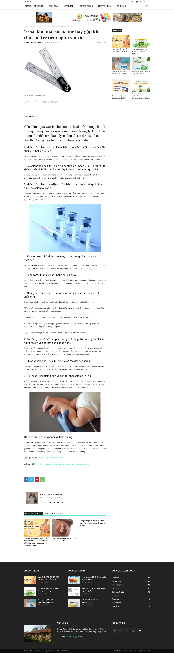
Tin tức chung (105, 6)
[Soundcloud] (59, 502)
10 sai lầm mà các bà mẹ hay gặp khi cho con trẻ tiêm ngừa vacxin (61, 464)
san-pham (133, 651)
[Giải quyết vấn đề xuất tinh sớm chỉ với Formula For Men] (65, 528)
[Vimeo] (144, 1)
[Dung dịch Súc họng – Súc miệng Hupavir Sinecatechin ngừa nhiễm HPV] (141, 86)
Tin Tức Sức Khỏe (35, 26)
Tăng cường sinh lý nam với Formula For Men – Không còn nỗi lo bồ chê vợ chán (92, 523)
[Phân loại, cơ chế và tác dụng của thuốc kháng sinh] (74, 580)
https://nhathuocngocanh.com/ (50, 498)
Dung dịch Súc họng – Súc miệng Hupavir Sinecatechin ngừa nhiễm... (141, 96)
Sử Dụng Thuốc (86, 6)
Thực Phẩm (54, 6)
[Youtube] (148, 1)
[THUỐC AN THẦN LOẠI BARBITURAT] (74, 603)
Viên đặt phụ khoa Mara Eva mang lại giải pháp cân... (119, 74)
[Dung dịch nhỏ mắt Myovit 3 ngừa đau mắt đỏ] (141, 63)
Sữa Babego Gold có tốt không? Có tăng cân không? (140, 51)
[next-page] (29, 550)
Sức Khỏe (68, 6)
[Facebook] (133, 1)
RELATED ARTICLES (33, 514)
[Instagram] (136, 1)
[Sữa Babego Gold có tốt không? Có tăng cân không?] (141, 41)
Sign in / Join (27, 1)
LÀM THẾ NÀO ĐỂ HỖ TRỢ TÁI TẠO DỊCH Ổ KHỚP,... (119, 51)
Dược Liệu (38, 6)
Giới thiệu (117, 651)
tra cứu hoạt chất (144, 651)
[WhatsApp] (42, 479)
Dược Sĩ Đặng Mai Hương (34, 42)
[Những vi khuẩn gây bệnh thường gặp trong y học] (74, 591)
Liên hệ (125, 651)
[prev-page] (25, 550)
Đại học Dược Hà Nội (40, 651)
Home (28, 6)
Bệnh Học (121, 6)
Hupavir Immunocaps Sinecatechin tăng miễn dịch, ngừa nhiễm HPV (119, 96)
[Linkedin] (51, 502)
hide (35, 116)
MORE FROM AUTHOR (53, 514)
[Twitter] (140, 1)
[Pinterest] (37, 479)
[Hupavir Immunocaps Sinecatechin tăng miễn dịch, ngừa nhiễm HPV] (121, 86)
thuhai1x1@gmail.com (74, 636)
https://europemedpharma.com (50, 458)
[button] (147, 6)
